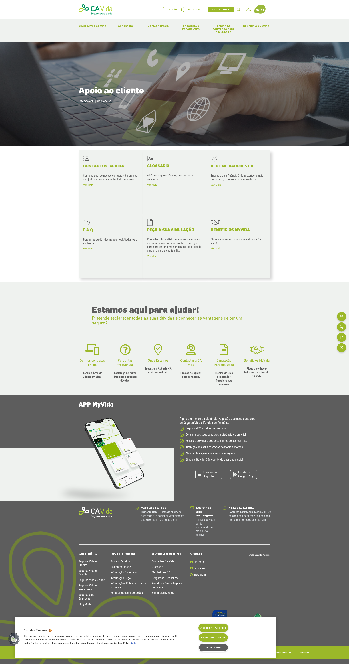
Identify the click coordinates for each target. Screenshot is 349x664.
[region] (145, 637)
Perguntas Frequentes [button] (193, 27)
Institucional (124, 554)
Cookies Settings (213, 647)
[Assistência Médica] (341, 347)
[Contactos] (341, 326)
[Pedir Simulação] (341, 337)
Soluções (88, 554)
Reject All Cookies (213, 637)
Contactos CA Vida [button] (93, 26)
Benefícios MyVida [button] (256, 26)
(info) (134, 643)
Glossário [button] (129, 26)
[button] (238, 9)
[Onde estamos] (341, 316)
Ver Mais (88, 184)
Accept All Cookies (213, 627)
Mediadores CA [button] (159, 26)
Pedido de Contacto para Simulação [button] (225, 29)
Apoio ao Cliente (168, 554)
